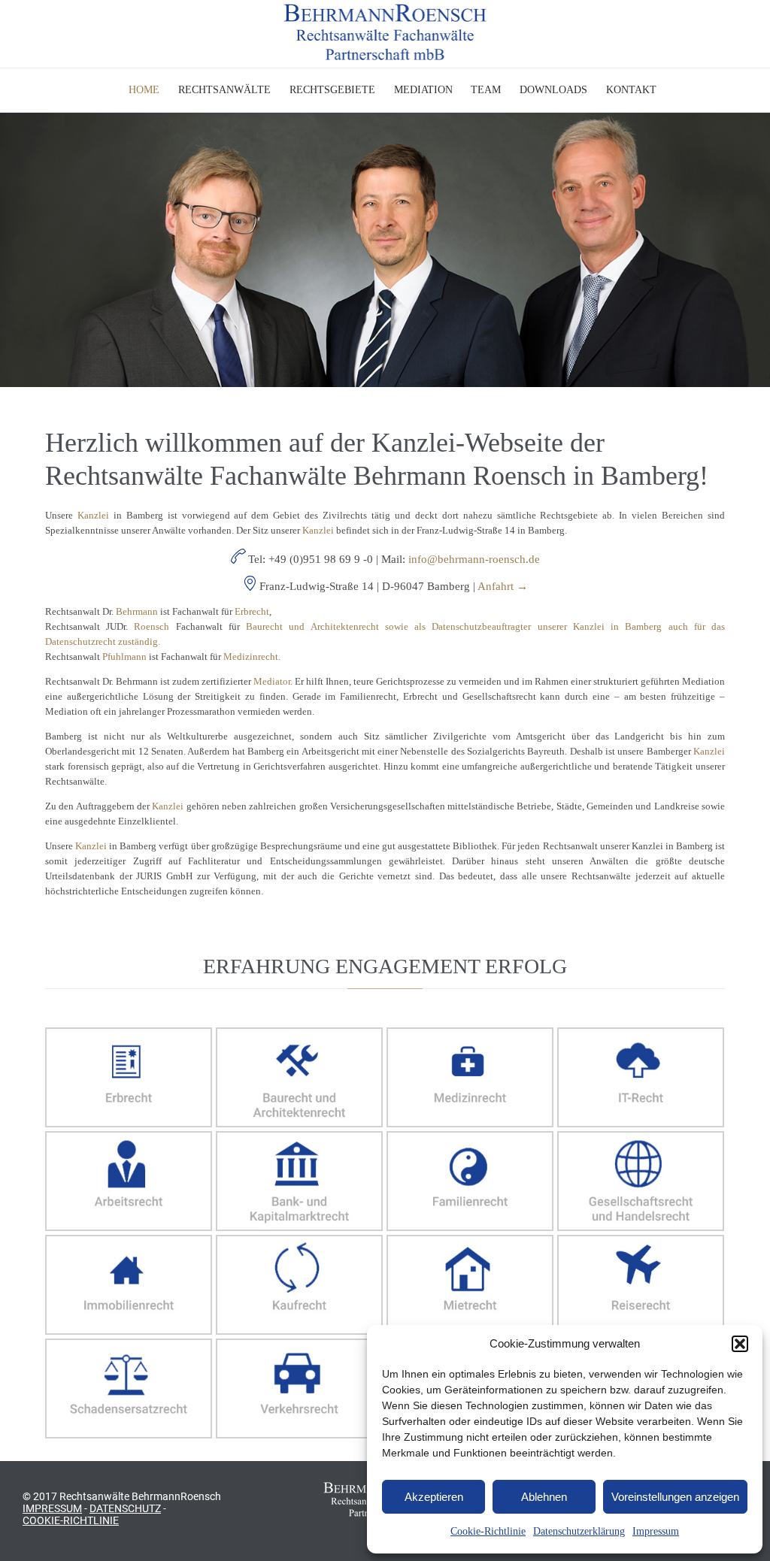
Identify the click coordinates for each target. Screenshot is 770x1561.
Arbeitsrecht (129, 1182)
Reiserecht (641, 1285)
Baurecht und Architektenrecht (299, 1078)
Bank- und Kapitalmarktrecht (299, 1182)
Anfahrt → (502, 586)
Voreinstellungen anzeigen (675, 1496)
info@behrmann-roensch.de (474, 559)
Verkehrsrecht (299, 1389)
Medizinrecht (470, 1078)
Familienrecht (470, 1182)
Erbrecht (129, 1078)
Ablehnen (544, 1496)
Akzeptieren (434, 1496)
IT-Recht (641, 1078)
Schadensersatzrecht (129, 1389)
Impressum (655, 1531)
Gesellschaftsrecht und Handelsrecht (641, 1182)
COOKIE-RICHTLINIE (71, 1520)
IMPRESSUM (52, 1508)
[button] (739, 1343)
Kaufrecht (299, 1285)
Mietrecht (470, 1285)
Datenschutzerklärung (579, 1531)
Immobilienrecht (129, 1285)
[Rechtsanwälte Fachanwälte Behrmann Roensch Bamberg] (385, 32)
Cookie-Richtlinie (488, 1531)
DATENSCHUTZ (125, 1508)
